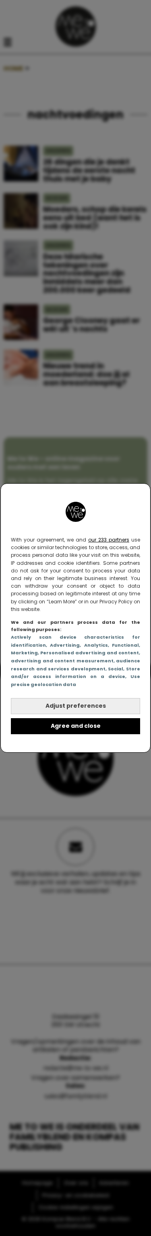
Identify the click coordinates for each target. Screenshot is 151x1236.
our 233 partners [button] (108, 539)
